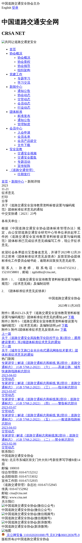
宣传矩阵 (24, 166)
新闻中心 (16, 86)
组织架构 (24, 70)
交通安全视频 (27, 153)
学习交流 (24, 82)
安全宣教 (16, 149)
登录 (15, 7)
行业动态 (24, 107)
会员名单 (24, 136)
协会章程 (24, 61)
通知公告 (24, 91)
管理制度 (24, 124)
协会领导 (24, 66)
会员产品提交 (27, 141)
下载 (71, 317)
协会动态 (24, 95)
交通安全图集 (27, 157)
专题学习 (24, 78)
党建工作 (16, 74)
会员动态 (24, 103)
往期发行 (24, 174)
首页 (13, 49)
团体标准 (16, 111)
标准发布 (24, 116)
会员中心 (16, 128)
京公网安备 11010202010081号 (28, 535)
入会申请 (24, 132)
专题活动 (24, 161)
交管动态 (24, 99)
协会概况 (16, 53)
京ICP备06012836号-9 (65, 535)
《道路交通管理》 (22, 170)
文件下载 (24, 145)
